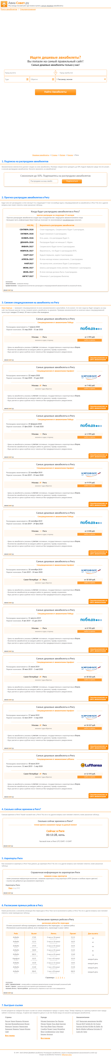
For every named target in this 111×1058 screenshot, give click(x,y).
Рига (10, 888)
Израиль (19, 1021)
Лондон (61, 1021)
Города (70, 155)
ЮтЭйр (90, 1027)
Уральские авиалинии (88, 1021)
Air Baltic (97, 1027)
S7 (101, 1029)
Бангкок (63, 1024)
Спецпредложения (28, 9)
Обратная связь (67, 1055)
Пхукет (49, 1029)
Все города (45, 1038)
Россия (7, 1021)
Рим (42, 1027)
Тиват (62, 1032)
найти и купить (89, 340)
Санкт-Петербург (59, 1029)
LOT (77, 1021)
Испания (25, 1021)
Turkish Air (89, 1024)
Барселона (51, 1021)
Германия (8, 1029)
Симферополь (50, 1032)
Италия (27, 1029)
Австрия (8, 1024)
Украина (16, 1029)
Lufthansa (89, 1029)
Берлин (43, 1034)
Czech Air (79, 1032)
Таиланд (15, 1027)
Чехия (13, 1021)
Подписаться (72, 181)
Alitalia (83, 1029)
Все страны (10, 1036)
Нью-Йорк (48, 1027)
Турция (21, 1029)
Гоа (56, 1021)
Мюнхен (60, 1027)
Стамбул (44, 1029)
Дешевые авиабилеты (40, 155)
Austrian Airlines (82, 1027)
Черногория (23, 1027)
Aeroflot (99, 1021)
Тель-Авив (55, 1024)
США (7, 1032)
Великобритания (18, 1024)
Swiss (85, 1032)
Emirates (97, 1029)
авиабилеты (35, 4)
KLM (83, 1024)
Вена (42, 1032)
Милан (43, 1024)
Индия (26, 1024)
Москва (43, 1021)
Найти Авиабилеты (55, 92)
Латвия (62, 155)
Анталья (50, 1034)
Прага (54, 1027)
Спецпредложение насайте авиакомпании (98, 359)
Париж (48, 1024)
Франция (8, 1027)
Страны (54, 155)
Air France (97, 1024)
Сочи (57, 1032)
